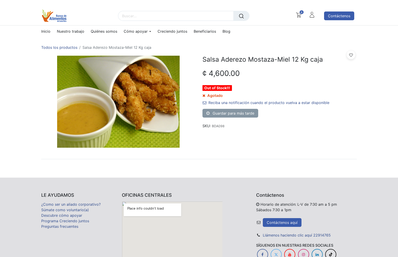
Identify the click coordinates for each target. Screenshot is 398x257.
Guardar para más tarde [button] (232, 113)
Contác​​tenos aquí (282, 222)
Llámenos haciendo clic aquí (287, 235)
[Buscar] (241, 15)
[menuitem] (47, 31)
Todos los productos (59, 47)
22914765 (322, 235)
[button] (351, 54)
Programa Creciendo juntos (65, 221)
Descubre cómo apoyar (61, 215)
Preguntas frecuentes (59, 226)
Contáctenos (339, 16)
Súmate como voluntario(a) (65, 210)
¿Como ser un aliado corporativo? (71, 204)
